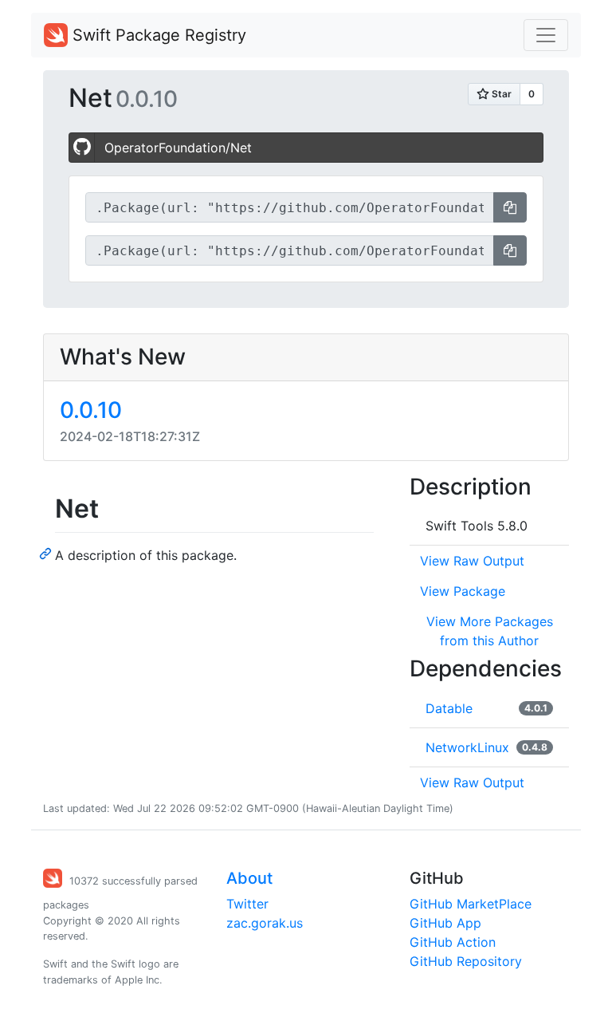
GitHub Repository (466, 961)
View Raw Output (472, 561)
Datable (449, 708)
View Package (462, 591)
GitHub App (445, 923)
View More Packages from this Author (489, 630)
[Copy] (510, 207)
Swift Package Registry (157, 35)
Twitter (247, 904)
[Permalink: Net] (47, 553)
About (249, 878)
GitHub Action (453, 942)
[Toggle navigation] (546, 35)
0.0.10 (91, 410)
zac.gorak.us (264, 923)
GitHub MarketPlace (471, 904)
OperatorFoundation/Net (178, 148)
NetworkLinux (467, 747)
